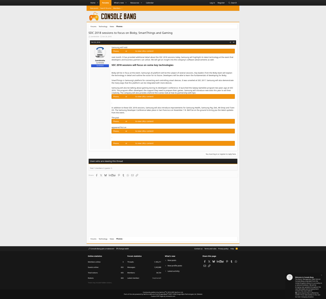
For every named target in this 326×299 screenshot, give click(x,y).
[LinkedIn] (110, 175)
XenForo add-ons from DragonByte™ (155, 294)
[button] (98, 3)
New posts (94, 8)
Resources (134, 3)
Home (92, 3)
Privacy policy (223, 248)
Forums (105, 3)
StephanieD (156, 278)
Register (131, 51)
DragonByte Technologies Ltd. (187, 294)
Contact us (198, 248)
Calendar (150, 3)
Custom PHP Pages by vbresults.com (163, 296)
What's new (119, 3)
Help (232, 248)
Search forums (105, 8)
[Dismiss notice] (321, 275)
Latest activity (173, 271)
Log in (122, 51)
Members (116, 8)
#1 (234, 42)
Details (199, 294)
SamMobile (95, 36)
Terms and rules (210, 248)
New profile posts (175, 266)
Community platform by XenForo (163, 292)
